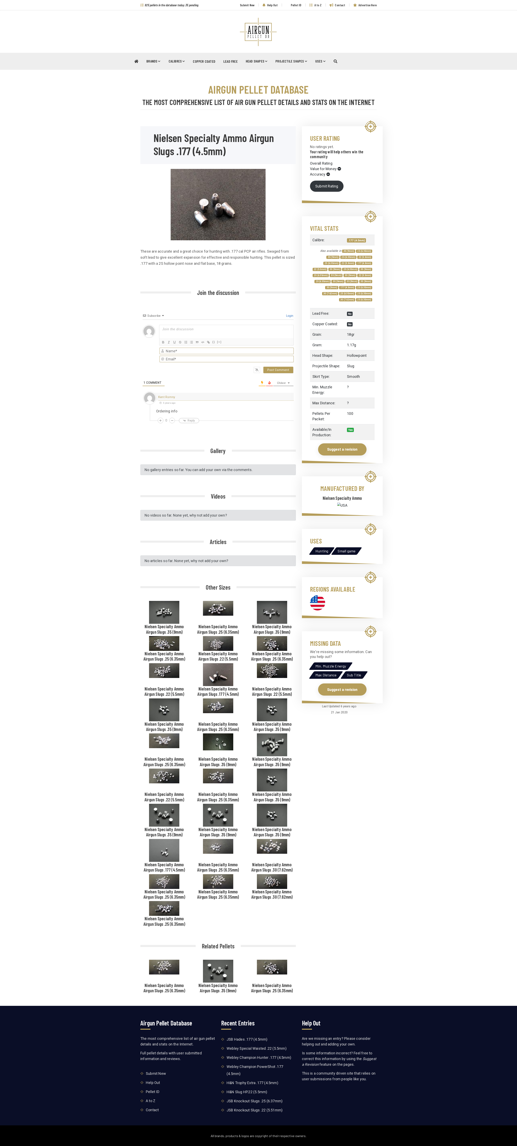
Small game (346, 551)
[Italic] (169, 342)
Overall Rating (321, 163)
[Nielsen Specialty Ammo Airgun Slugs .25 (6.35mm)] (218, 608)
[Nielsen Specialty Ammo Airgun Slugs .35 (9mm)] (164, 612)
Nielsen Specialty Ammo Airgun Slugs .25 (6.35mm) (218, 629)
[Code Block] (203, 342)
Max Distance (325, 675)
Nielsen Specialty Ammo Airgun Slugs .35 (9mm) (164, 629)
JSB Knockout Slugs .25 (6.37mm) (255, 1101)
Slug (350, 366)
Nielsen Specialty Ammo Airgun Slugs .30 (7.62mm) (272, 867)
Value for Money (323, 169)
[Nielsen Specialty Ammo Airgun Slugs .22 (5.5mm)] (218, 643)
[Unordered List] (191, 342)
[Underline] (174, 342)
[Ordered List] (186, 342)
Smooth (353, 376)
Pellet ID (295, 5)
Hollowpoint (357, 355)
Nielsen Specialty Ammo (342, 498)
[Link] (208, 342)
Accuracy (318, 174)
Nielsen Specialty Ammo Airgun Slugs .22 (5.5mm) (218, 656)
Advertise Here (367, 5)
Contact (339, 5)
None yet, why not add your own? (200, 515)
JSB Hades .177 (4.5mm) (247, 1039)
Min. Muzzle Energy (330, 666)
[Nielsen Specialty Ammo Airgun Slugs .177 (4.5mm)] (218, 674)
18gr (350, 334)
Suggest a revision (342, 449)
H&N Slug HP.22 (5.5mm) (247, 1092)
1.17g (351, 345)
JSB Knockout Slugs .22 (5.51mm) (255, 1110)
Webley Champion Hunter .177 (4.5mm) (259, 1057)
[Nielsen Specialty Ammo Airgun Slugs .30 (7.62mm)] (272, 846)
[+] (219, 341)
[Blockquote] (197, 342)
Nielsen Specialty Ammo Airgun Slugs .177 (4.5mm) (218, 691)
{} (213, 341)
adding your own (341, 1044)
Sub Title (354, 675)
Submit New (246, 5)
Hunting (321, 551)
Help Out (272, 5)
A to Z (318, 5)
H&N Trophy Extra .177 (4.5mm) (252, 1083)
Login (289, 315)
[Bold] (163, 342)
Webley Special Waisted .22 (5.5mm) (257, 1048)
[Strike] (180, 342)
